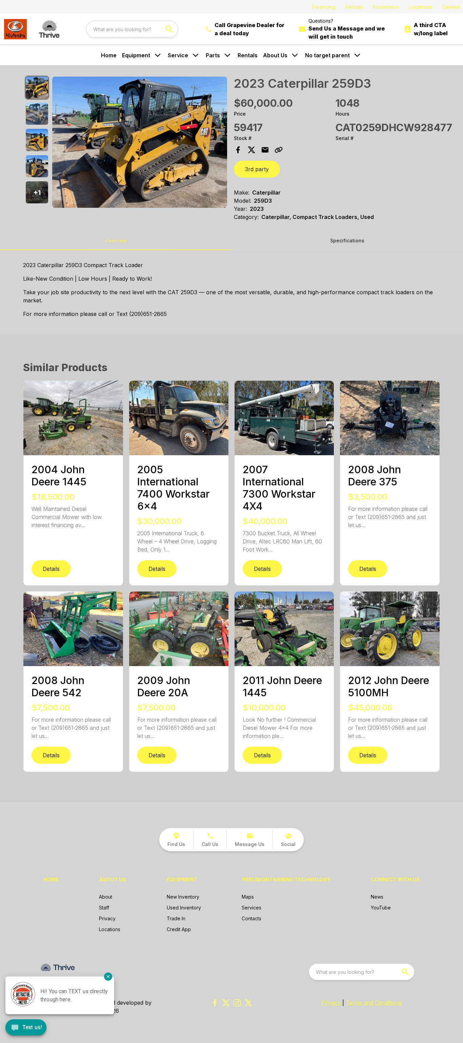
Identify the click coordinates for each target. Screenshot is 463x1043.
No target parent (327, 55)
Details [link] (51, 568)
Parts (213, 55)
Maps (248, 897)
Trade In (176, 918)
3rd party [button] (257, 169)
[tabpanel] (139, 143)
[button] (37, 192)
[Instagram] (237, 1003)
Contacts (251, 918)
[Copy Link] (279, 150)
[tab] (37, 88)
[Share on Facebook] (238, 150)
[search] (170, 29)
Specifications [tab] (347, 240)
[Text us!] (26, 1028)
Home (109, 55)
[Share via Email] (265, 150)
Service (178, 55)
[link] (176, 839)
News (377, 897)
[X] (248, 1003)
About (105, 897)
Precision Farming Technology (286, 879)
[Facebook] (214, 1003)
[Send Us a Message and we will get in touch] (302, 29)
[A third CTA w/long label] (407, 29)
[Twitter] (226, 1003)
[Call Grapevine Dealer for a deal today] (208, 29)
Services (251, 907)
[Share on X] (251, 150)
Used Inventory (184, 907)
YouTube (381, 907)
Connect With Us (395, 879)
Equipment (136, 55)
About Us (275, 55)
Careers (451, 7)
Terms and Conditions (374, 1002)
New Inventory (183, 897)
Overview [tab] (116, 240)
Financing (324, 7)
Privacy (107, 918)
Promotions (386, 7)
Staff (104, 907)
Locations (420, 7)
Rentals (354, 7)
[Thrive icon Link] (49, 29)
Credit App (179, 929)
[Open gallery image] (139, 142)
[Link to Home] (15, 29)
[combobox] (132, 29)
